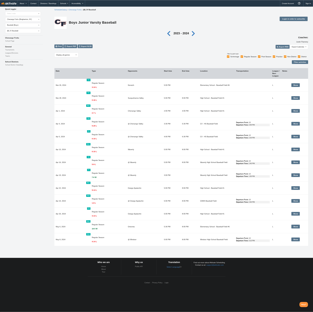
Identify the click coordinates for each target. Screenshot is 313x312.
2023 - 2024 (181, 33)
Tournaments (9, 50)
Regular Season (250, 57)
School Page (9, 41)
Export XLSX (86, 46)
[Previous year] (169, 33)
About (103, 269)
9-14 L (94, 190)
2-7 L (94, 113)
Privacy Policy (157, 282)
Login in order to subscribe (293, 19)
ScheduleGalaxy (60, 10)
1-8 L (94, 203)
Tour (103, 272)
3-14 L (94, 87)
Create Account (288, 3)
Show (295, 85)
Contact (33, 3)
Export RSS (283, 47)
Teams (7, 56)
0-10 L (94, 139)
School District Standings (14, 65)
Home (103, 266)
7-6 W (94, 177)
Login (166, 282)
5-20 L (94, 126)
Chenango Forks (75, 10)
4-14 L (94, 242)
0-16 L (94, 100)
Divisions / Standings (48, 3)
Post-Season (266, 57)
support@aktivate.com (215, 265)
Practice (279, 57)
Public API (139, 266)
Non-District (291, 57)
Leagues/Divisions (11, 53)
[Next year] (193, 33)
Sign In (308, 3)
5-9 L (94, 164)
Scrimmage (234, 57)
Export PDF (71, 46)
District (304, 57)
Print (59, 46)
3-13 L (94, 216)
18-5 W (94, 229)
